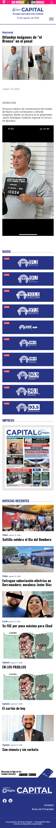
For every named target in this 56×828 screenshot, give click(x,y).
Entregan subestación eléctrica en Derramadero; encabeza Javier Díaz (27, 583)
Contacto (49, 805)
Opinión (6, 662)
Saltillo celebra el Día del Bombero (26, 539)
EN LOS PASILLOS (14, 667)
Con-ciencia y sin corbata (20, 749)
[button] (51, 19)
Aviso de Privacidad (43, 809)
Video (5, 535)
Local (4, 621)
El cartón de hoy (13, 708)
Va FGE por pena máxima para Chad (27, 626)
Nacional (7, 32)
